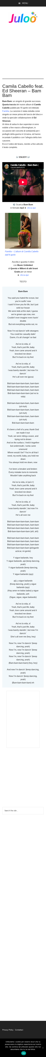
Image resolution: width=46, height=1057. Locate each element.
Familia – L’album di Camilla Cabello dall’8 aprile (21, 253)
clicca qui (31, 208)
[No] (43, 1048)
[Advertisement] (23, 51)
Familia (5, 111)
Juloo (23, 17)
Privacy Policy (8, 1030)
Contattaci (19, 1030)
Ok (23, 1053)
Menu (25, 3)
